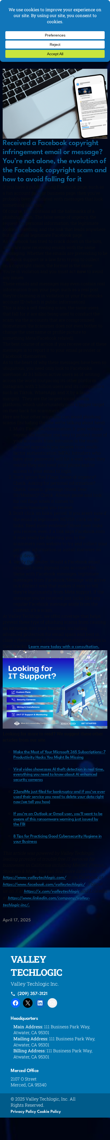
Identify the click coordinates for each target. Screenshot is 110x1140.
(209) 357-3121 (33, 994)
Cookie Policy (49, 1112)
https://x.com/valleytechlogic (51, 892)
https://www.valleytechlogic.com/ (34, 878)
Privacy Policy (23, 1112)
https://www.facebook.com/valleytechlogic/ (44, 885)
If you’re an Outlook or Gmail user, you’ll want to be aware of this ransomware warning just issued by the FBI (58, 819)
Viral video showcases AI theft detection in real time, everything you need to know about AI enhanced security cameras (58, 775)
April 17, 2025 (17, 920)
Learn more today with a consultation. (64, 647)
